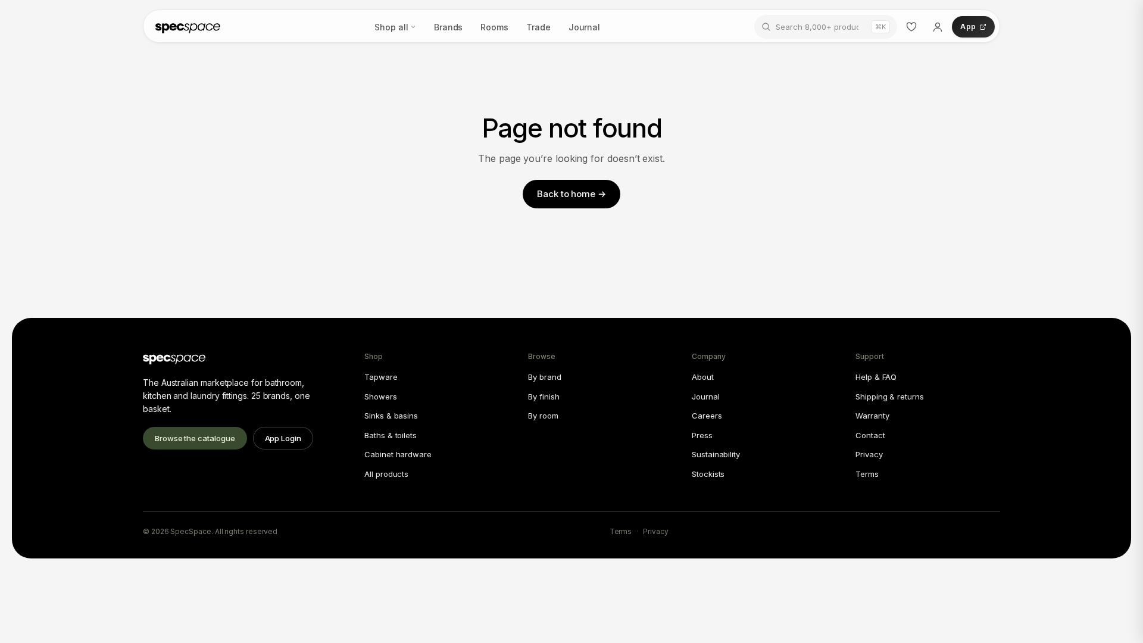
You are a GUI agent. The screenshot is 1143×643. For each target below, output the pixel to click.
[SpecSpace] (187, 26)
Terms (867, 474)
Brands (448, 27)
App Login (283, 438)
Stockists (708, 474)
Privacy (868, 454)
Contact (870, 435)
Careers (707, 415)
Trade (538, 27)
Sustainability (716, 454)
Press (702, 435)
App (968, 26)
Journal (584, 27)
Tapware (380, 377)
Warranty (872, 415)
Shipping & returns (889, 396)
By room (543, 415)
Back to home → (571, 193)
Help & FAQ (876, 377)
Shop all (391, 27)
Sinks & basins (391, 415)
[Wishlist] (911, 27)
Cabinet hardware (398, 454)
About (703, 377)
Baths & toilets (390, 435)
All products (386, 474)
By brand (544, 377)
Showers (380, 396)
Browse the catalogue (195, 438)
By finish (543, 396)
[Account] (938, 27)
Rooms (494, 27)
